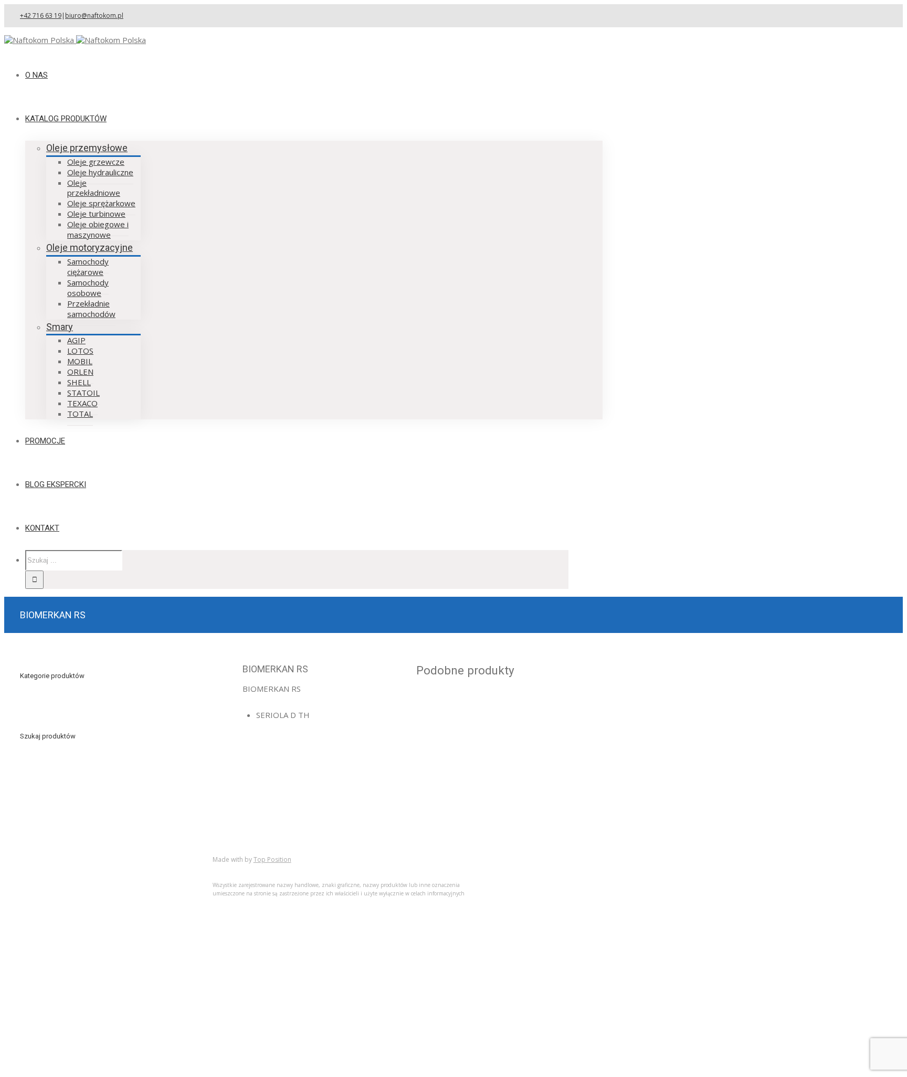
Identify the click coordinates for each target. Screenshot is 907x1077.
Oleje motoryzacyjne (89, 247)
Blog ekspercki (67, 882)
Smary (59, 326)
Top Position (272, 859)
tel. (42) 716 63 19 (464, 769)
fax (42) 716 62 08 (465, 784)
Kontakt (55, 903)
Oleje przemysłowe (87, 147)
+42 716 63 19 (40, 15)
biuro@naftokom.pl (94, 15)
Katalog (55, 872)
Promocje (58, 893)
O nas (51, 862)
